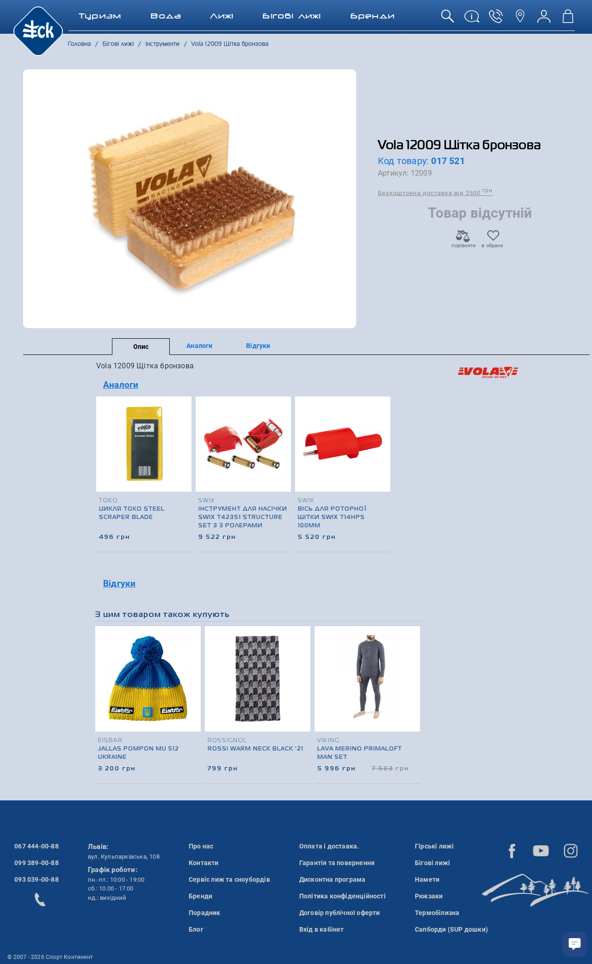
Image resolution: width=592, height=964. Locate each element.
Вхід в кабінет (321, 929)
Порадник (205, 912)
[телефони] (496, 19)
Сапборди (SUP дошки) (451, 929)
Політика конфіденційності (342, 896)
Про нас (201, 846)
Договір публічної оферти (339, 912)
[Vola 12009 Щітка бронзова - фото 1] (190, 199)
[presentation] (382, 457)
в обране (492, 246)
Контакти (204, 862)
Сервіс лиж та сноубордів (229, 879)
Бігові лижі (432, 862)
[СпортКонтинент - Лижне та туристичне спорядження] (38, 30)
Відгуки (258, 345)
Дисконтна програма (332, 879)
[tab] (244, 385)
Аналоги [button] (120, 384)
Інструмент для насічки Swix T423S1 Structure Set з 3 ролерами (242, 517)
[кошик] (568, 19)
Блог (196, 929)
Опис (141, 346)
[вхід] (544, 19)
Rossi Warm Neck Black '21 (255, 749)
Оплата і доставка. (329, 846)
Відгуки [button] (119, 583)
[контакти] (520, 19)
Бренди (200, 896)
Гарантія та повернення (337, 862)
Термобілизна (437, 912)
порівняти (463, 246)
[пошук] (448, 19)
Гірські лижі (434, 846)
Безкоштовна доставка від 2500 (435, 192)
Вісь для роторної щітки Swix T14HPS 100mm (332, 517)
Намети (427, 879)
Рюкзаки (429, 896)
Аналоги (199, 345)
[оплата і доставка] (472, 19)
